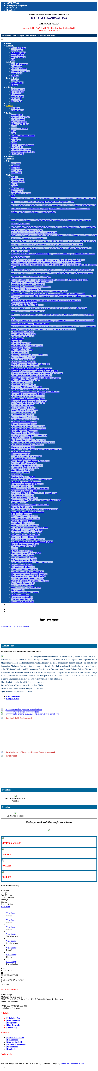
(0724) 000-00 (12, 3)
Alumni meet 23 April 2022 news (25, 419)
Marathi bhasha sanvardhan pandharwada (30, 505)
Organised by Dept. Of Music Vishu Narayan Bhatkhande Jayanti (39, 291)
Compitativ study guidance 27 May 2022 (28, 428)
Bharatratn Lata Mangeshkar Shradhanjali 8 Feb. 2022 (35, 392)
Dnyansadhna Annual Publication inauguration (31, 479)
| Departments (12, 1047)
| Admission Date (13, 1018)
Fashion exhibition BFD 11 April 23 (26, 532)
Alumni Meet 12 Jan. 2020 (22, 332)
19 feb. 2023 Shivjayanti (21, 514)
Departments (16, 73)
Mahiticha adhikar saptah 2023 (24, 569)
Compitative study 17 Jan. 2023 (24, 498)
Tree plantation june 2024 (22, 599)
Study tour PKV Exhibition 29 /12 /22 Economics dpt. (34, 493)
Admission (10, 87)
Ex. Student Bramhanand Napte (25, 544)
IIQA (13, 131)
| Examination (12, 1040)
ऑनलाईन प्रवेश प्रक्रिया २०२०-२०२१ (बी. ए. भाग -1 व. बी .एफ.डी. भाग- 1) (33, 710)
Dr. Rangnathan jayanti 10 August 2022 (28, 440)
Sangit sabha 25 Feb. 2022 (22, 405)
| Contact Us (11, 8)
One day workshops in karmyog (25, 525)
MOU (13, 133)
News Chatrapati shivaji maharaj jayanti (29, 401)
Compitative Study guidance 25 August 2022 (30, 461)
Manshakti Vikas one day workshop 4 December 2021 (34, 371)
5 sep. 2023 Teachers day (22, 565)
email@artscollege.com (16, 5)
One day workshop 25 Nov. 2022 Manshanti (30, 488)
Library (14, 85)
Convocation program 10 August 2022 (27, 445)
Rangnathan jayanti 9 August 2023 (26, 553)
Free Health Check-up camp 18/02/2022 (28, 394)
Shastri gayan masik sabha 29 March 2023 (29, 528)
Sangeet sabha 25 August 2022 (24, 463)
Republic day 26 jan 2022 (22, 382)
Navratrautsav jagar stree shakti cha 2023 (29, 574)
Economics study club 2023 (23, 567)
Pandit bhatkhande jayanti (22, 555)
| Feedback (11, 10)
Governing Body (18, 53)
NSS (8, 161)
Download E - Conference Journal (15, 626)
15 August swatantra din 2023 (24, 560)
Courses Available (19, 69)
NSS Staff (15, 168)
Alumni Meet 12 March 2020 (23, 334)
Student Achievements (20, 71)
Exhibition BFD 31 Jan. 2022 (23, 385)
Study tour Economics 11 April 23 (25, 535)
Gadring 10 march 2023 (21, 521)
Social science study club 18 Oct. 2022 (27, 484)
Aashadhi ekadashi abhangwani (25, 592)
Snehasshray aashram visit (22, 601)
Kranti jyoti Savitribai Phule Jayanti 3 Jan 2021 (31, 375)
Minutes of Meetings (20, 124)
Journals (15, 76)
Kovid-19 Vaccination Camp (23, 362)
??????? (14, 548)
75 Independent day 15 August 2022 (26, 456)
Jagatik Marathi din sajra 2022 (24, 410)
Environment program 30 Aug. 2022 (27, 465)
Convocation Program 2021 (23, 359)
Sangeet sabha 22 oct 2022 (22, 486)
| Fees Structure (13, 1020)
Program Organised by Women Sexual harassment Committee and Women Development (49, 280)
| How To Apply (13, 1025)
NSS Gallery (16, 172)
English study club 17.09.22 (23, 477)
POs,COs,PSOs (17, 154)
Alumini (9, 106)
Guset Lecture (17, 191)
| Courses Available (14, 1042)
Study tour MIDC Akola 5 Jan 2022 (26, 387)
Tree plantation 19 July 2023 (23, 546)
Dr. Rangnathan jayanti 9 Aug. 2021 (27, 345)
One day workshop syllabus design (26, 588)
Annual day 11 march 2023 (23, 523)
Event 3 (14, 184)
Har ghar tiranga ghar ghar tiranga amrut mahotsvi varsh (36, 449)
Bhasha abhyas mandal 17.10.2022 (26, 482)
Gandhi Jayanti (18, 182)
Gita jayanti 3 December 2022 (24, 491)
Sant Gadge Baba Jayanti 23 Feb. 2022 (28, 403)
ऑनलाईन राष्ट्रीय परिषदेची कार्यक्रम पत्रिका (22, 707)
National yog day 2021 (20, 348)
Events (14, 142)
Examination (16, 66)
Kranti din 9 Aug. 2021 (21, 343)
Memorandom (17, 110)
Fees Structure (17, 92)
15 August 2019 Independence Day (26, 289)
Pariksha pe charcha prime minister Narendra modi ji (34, 509)
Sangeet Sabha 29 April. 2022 (24, 417)
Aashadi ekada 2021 (20, 352)
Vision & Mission (18, 48)
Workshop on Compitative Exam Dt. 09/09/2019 (32, 282)
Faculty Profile (12, 78)
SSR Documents (18, 119)
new (13, 196)
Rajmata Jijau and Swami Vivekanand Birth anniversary (36, 378)
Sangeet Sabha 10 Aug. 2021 (23, 357)
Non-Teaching (17, 82)
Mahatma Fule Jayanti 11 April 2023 (27, 530)
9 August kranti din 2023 (22, 551)
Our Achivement (18, 57)
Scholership (16, 99)
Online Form (16, 101)
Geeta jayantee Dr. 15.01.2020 (24, 303)
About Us (10, 46)
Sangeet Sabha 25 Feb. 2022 (23, 408)
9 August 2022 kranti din (22, 438)
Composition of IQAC (20, 117)
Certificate (15, 108)
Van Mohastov (17, 179)
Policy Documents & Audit (22, 145)
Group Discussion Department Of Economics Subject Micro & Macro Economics (46, 262)
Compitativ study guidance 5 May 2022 (28, 426)
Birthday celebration (20, 595)
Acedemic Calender (19, 64)
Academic (10, 62)
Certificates (16, 140)
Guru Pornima (17, 339)
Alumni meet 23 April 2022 (22, 415)
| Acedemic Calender (15, 1037)
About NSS (16, 163)
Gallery (9, 175)
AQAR (14, 126)
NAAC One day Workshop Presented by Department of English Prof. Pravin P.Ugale (48, 260)
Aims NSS (15, 166)
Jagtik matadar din (19, 502)
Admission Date (18, 89)
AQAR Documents (19, 129)
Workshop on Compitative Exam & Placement (31, 287)
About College (17, 55)
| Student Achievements (16, 1044)
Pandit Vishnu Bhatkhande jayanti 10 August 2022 (33, 442)
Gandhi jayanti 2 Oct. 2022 (22, 470)
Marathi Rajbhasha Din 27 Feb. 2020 (27, 305)
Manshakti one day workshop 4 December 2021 (31, 369)
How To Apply (17, 96)
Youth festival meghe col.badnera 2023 (27, 571)
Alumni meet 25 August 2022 (23, 458)
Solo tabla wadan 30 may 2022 (24, 431)
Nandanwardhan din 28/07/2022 (25, 433)
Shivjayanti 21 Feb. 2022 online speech (28, 398)
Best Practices (17, 147)
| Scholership (11, 1027)
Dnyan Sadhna (17, 189)
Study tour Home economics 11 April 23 (28, 539)
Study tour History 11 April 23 (24, 537)
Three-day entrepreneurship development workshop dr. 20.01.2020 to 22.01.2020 (46, 300)
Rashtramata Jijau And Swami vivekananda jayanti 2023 (36, 500)
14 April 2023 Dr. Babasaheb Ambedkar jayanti (32, 541)
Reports (14, 138)
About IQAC (17, 115)
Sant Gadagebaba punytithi (23, 583)
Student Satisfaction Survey (23, 136)
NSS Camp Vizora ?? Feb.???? (24, 516)
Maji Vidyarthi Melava (21, 193)
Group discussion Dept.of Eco (24, 424)
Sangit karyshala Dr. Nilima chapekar (27, 578)
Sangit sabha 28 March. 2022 (23, 412)
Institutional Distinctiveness (23, 152)
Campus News (12, 699)
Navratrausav (17, 475)
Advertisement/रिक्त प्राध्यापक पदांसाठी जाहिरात (49, 632)
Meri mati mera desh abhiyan (24, 558)
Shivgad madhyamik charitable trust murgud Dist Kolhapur (37, 373)
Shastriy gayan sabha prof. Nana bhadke (29, 435)
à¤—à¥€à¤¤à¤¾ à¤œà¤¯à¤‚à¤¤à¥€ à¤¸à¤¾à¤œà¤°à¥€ (34, 232)
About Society (17, 50)
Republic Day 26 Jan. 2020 (22, 336)
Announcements (13, 696)
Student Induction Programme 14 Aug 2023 (30, 581)
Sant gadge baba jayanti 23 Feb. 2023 (27, 512)
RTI (13, 59)
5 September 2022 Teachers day (25, 468)
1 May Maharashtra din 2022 (24, 422)
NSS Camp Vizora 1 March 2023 (25, 518)
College (14, 177)
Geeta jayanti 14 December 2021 (25, 366)
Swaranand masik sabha (22, 597)
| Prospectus (11, 1023)
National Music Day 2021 (22, 350)
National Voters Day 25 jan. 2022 (25, 380)
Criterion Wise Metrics (21, 149)
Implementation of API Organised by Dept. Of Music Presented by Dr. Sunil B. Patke (48, 294)
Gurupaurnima (17, 590)
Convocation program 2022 (23, 447)
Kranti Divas (16, 341)
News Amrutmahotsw (20, 454)
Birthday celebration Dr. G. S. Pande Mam (29, 355)
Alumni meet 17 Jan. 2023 (22, 495)
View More (5, 906)
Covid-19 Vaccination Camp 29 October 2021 (30, 364)
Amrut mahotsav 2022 (20, 452)
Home (8, 43)
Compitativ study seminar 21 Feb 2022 (28, 396)
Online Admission (49, 639)
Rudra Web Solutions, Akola (72, 1063)
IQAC (8, 112)
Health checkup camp (20, 472)
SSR (8, 103)
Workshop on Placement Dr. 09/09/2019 (28, 284)
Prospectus (16, 94)
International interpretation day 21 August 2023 (32, 562)
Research (10, 156)
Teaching (15, 80)
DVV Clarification (19, 122)
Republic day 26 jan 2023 (22, 507)
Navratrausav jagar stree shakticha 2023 (28, 576)
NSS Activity (16, 170)
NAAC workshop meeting (22, 585)
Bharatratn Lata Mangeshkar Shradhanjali (30, 389)
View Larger (11, 913)
